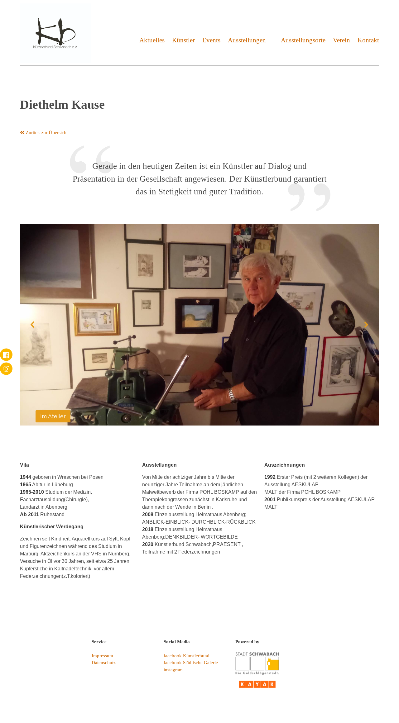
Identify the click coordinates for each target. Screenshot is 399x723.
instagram (173, 669)
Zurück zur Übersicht (46, 132)
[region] (199, 324)
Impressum (102, 655)
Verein (341, 40)
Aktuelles (152, 40)
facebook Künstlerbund (186, 655)
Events (211, 40)
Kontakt (368, 40)
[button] (33, 325)
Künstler (183, 40)
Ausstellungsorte (303, 40)
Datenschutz (104, 662)
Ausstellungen (247, 40)
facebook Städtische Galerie (191, 662)
